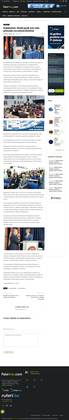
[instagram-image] (27, 379)
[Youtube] (66, 1)
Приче (4, 15)
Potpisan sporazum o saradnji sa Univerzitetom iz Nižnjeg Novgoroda (35, 297)
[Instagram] (63, 1)
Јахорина (31, 11)
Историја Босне (56, 11)
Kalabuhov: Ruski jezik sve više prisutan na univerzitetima (21, 29)
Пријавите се (16, 1)
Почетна (5, 11)
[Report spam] (63, 57)
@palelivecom (34, 371)
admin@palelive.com (7, 401)
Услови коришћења (36, 415)
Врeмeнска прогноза (14, 15)
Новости (11, 11)
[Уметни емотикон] (63, 87)
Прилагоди (53, 94)
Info (18, 11)
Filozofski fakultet (12, 288)
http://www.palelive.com (20, 309)
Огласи (24, 11)
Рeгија (39, 11)
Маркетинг (29, 1)
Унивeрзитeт (19, 20)
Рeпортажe (46, 11)
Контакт (46, 1)
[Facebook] (60, 1)
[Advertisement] (56, 229)
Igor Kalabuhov (21, 288)
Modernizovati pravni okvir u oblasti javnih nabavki (11, 296)
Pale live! (24, 15)
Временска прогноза (38, 1)
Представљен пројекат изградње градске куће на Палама (56, 162)
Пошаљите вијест (46, 415)
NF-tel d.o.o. (15, 418)
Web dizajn (22, 1)
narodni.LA (52, 62)
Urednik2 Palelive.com (8, 33)
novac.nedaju (57, 59)
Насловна (5, 20)
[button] (65, 12)
